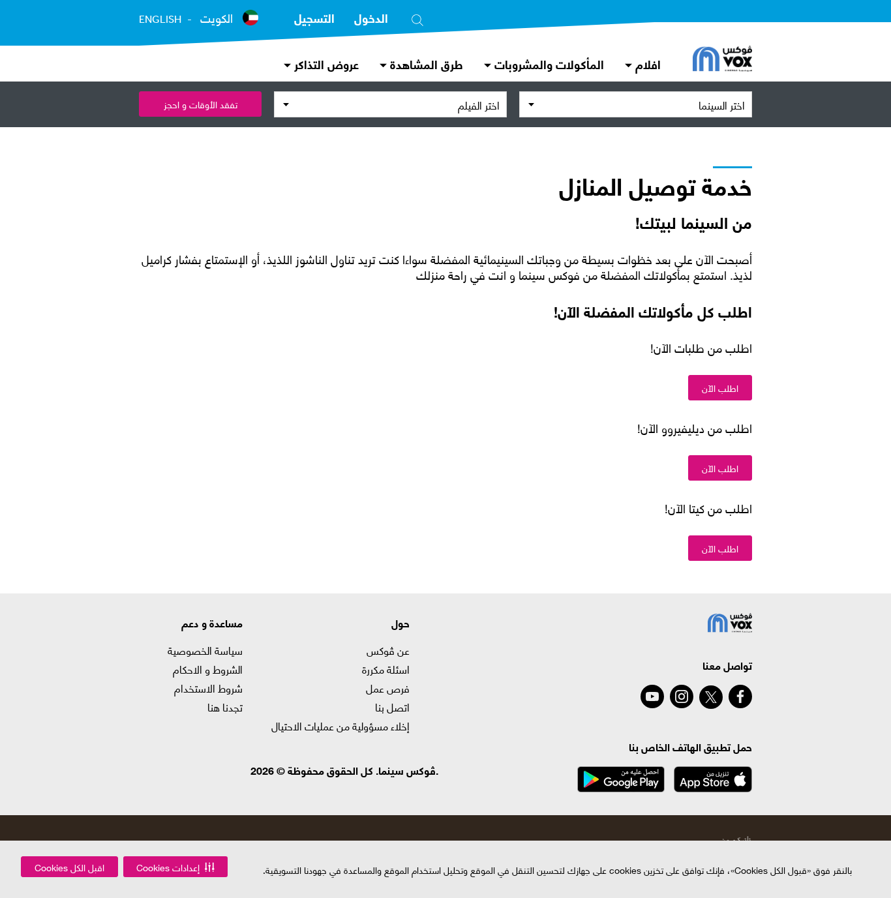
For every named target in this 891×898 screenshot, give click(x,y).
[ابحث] (417, 17)
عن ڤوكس (388, 650)
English (160, 18)
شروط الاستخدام (208, 688)
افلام (646, 63)
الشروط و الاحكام (208, 669)
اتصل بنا (392, 707)
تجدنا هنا (225, 707)
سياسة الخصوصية (205, 650)
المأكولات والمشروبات (547, 63)
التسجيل (314, 17)
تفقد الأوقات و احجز (200, 104)
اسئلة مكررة (386, 669)
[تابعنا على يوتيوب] (652, 696)
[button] (175, 866)
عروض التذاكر (325, 63)
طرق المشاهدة (425, 63)
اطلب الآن (720, 388)
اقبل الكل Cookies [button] (69, 867)
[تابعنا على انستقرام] (681, 696)
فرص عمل (388, 688)
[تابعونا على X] (711, 697)
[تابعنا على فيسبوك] (740, 696)
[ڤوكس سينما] (722, 60)
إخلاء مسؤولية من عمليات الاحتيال (340, 726)
